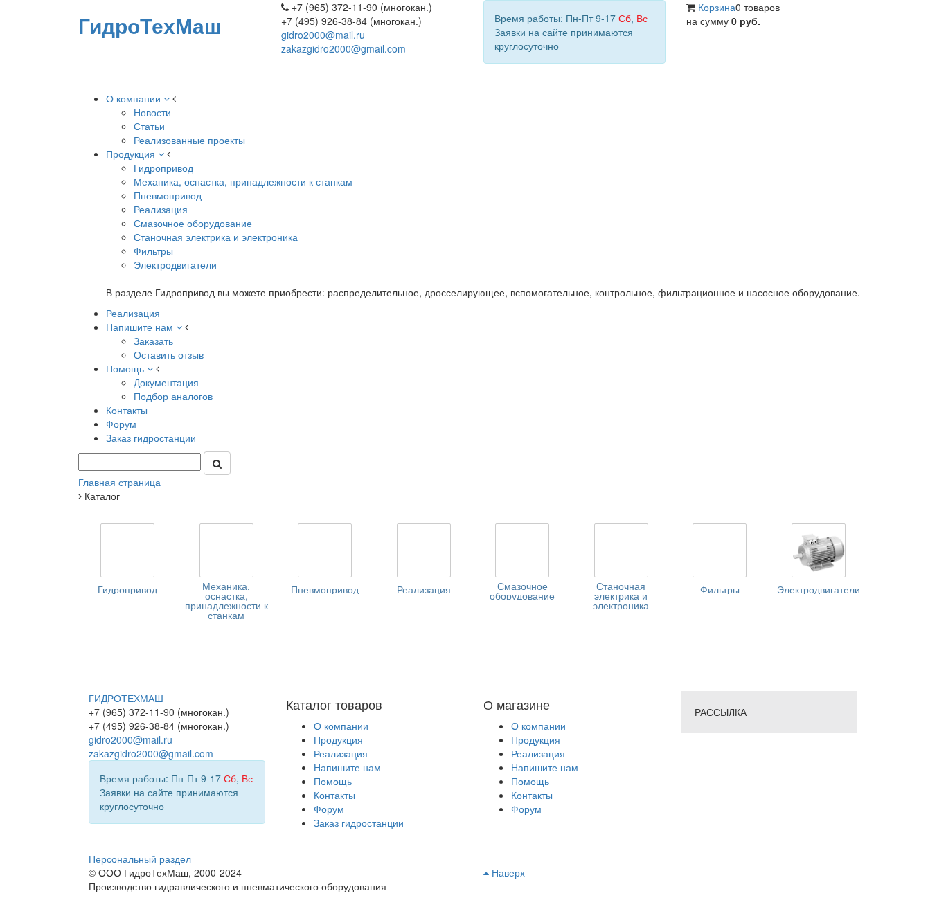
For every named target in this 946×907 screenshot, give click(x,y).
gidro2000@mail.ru (323, 35)
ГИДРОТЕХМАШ (126, 698)
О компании (538, 726)
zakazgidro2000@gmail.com (343, 48)
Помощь (530, 781)
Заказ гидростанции (359, 822)
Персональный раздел (140, 858)
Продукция (535, 739)
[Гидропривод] (127, 550)
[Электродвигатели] (819, 550)
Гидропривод (127, 589)
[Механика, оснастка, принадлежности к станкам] (226, 550)
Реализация (424, 589)
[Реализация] (424, 550)
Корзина (716, 7)
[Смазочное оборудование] (522, 550)
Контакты (532, 795)
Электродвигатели (818, 589)
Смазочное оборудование (522, 590)
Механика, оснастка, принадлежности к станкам (226, 600)
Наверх (507, 872)
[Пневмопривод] (325, 550)
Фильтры (720, 589)
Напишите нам (544, 767)
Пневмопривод (325, 589)
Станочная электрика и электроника (621, 595)
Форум (526, 809)
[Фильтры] (720, 550)
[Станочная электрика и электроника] (621, 550)
